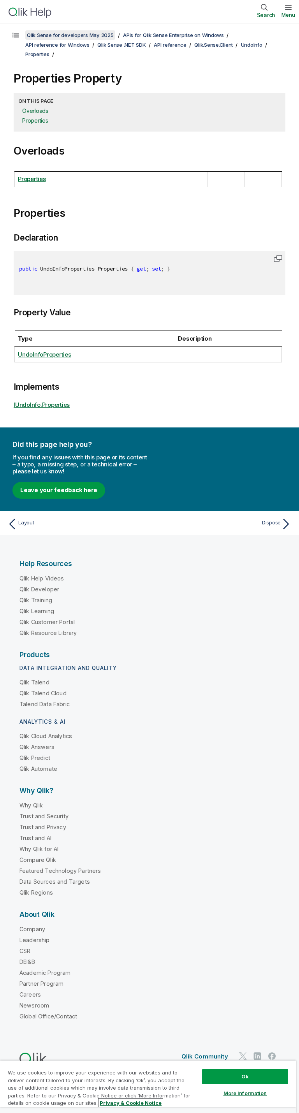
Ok (244, 1076)
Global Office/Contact (48, 1016)
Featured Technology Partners (60, 870)
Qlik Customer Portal (47, 622)
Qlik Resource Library (48, 632)
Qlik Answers (37, 747)
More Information (245, 1093)
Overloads (35, 110)
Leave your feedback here (58, 490)
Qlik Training (35, 600)
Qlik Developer (39, 589)
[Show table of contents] (15, 35)
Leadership (34, 940)
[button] (278, 258)
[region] (148, 1086)
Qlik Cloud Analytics (45, 736)
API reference (170, 45)
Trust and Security (44, 816)
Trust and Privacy (42, 827)
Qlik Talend (34, 682)
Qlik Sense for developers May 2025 (70, 35)
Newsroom (34, 1005)
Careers (30, 994)
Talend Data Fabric (44, 704)
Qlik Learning (36, 611)
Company (32, 929)
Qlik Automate (38, 768)
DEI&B (27, 961)
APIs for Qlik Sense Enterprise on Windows (173, 35)
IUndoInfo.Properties (42, 404)
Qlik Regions (36, 892)
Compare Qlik (37, 859)
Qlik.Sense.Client (213, 45)
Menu (288, 15)
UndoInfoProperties (44, 354)
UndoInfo (251, 45)
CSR (24, 951)
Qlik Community (204, 1056)
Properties (37, 54)
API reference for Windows (57, 45)
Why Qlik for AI (38, 849)
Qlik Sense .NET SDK (121, 45)
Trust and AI (35, 838)
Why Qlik (31, 805)
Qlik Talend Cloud (43, 693)
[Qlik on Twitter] (243, 1056)
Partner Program (41, 983)
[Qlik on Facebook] (272, 1056)
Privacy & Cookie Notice (131, 1103)
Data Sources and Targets (54, 881)
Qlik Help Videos (41, 578)
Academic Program (45, 972)
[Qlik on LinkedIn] (257, 1056)
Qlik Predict (34, 757)
